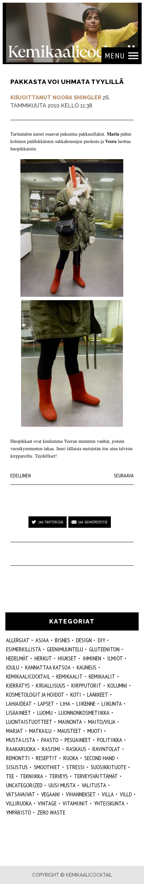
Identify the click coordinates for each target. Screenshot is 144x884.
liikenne (85, 703)
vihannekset (81, 794)
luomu (45, 712)
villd (126, 794)
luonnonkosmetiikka (84, 712)
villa (108, 794)
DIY (101, 640)
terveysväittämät (96, 776)
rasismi (51, 749)
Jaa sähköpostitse (92, 521)
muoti (94, 731)
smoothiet (47, 767)
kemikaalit (69, 676)
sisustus (17, 767)
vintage (47, 803)
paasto (50, 740)
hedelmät (17, 658)
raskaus (76, 749)
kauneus (86, 667)
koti (75, 694)
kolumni (117, 685)
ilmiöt (115, 658)
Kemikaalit (102, 676)
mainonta (70, 722)
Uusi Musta (62, 785)
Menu (115, 55)
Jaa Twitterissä (51, 521)
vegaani (50, 794)
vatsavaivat (20, 794)
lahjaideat (19, 703)
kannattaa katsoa (48, 667)
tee (10, 776)
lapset (46, 703)
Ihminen (92, 658)
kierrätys (18, 685)
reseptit (46, 758)
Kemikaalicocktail (28, 676)
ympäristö (18, 812)
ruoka (70, 758)
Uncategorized (24, 785)
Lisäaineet (18, 712)
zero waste (51, 812)
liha (65, 703)
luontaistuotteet (29, 722)
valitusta (94, 785)
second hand (99, 758)
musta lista (20, 740)
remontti (18, 758)
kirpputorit (86, 685)
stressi (75, 767)
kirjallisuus (50, 685)
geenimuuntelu (65, 649)
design (84, 640)
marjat (14, 731)
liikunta (111, 703)
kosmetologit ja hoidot (35, 694)
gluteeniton (104, 649)
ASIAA (42, 640)
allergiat (17, 640)
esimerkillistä (23, 649)
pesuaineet (78, 740)
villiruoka (19, 803)
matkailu (40, 731)
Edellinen (20, 475)
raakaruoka (21, 749)
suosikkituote (108, 767)
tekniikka (31, 776)
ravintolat (106, 749)
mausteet (69, 731)
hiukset (67, 658)
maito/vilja (102, 722)
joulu (12, 667)
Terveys (58, 776)
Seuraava (124, 475)
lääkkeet (97, 694)
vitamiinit (75, 803)
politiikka (109, 740)
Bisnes (62, 640)
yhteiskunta (109, 803)
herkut (43, 658)
